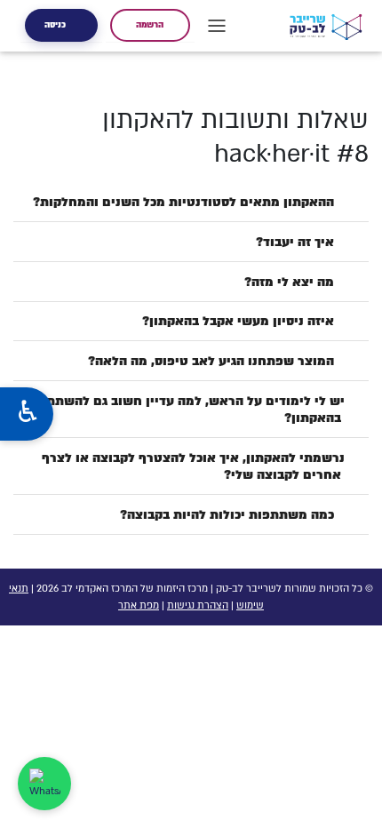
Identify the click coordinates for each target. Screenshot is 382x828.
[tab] (191, 202)
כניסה (55, 25)
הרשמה (149, 25)
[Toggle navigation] (216, 26)
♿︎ (27, 413)
